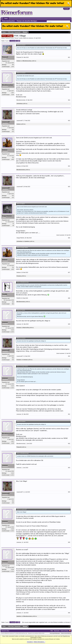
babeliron (27, 241)
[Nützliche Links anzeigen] (69, 32)
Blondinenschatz (27, 60)
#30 (69, 356)
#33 (69, 467)
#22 (69, 100)
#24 (69, 166)
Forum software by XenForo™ (14, 633)
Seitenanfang (64, 630)
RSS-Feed (70, 630)
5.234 (12, 330)
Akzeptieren (30, 641)
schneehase (19, 103)
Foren (6, 18)
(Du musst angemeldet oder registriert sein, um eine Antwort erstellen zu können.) (46, 622)
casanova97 (6, 122)
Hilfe (51, 630)
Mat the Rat (26, 327)
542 (13, 129)
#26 (69, 238)
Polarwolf (5, 57)
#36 (69, 612)
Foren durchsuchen (8, 21)
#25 (69, 186)
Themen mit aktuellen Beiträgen (27, 21)
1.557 (12, 92)
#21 (69, 57)
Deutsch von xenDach (36, 633)
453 (13, 64)
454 (13, 302)
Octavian (19, 276)
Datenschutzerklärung (66, 633)
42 (13, 223)
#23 (69, 120)
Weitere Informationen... (39, 641)
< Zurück (12, 41)
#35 (69, 542)
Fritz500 (4, 294)
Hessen (16, 38)
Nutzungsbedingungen (55, 633)
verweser (30, 38)
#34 (69, 492)
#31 (69, 414)
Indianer (19, 60)
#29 (69, 324)
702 (13, 157)
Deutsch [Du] (5, 630)
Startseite (57, 630)
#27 (69, 272)
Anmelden (66, 8)
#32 (69, 443)
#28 (69, 298)
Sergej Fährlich (7, 216)
